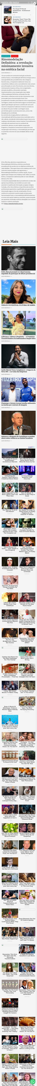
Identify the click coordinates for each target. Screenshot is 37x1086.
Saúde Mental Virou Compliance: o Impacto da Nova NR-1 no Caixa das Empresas (18, 371)
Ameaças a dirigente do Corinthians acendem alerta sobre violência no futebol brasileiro (18, 437)
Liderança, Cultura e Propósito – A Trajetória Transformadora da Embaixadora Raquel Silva (18, 337)
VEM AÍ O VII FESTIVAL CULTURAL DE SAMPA (18, 305)
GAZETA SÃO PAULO (10, 3)
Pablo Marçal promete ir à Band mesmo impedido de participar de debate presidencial (18, 273)
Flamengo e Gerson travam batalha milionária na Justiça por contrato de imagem (18, 404)
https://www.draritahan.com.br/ (13, 203)
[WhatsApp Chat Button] (32, 1081)
